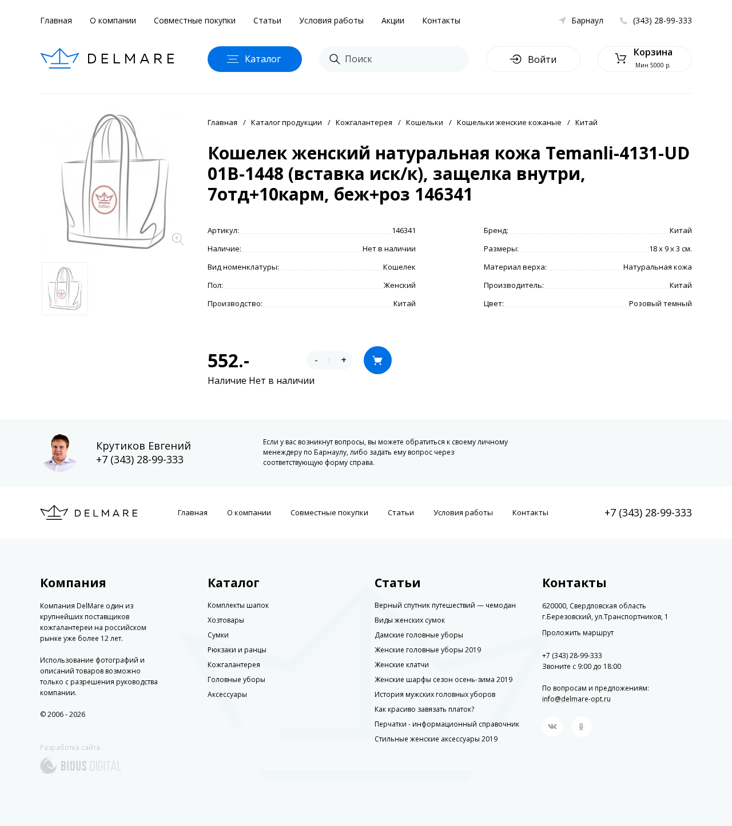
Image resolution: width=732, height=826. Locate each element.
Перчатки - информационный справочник (447, 724)
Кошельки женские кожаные (509, 122)
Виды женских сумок (410, 620)
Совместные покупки (195, 20)
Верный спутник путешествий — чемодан (445, 605)
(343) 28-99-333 (662, 20)
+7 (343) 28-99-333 (140, 459)
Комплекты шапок (238, 605)
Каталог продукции (286, 122)
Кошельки (424, 122)
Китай (586, 122)
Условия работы (331, 20)
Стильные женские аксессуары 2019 (436, 739)
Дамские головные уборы (419, 635)
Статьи (267, 20)
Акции (392, 20)
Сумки (218, 635)
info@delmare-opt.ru (576, 699)
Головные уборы (236, 679)
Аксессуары (227, 694)
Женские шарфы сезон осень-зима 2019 (443, 679)
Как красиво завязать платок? (424, 709)
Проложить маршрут (578, 632)
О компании (113, 20)
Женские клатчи (402, 664)
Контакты (441, 20)
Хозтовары (226, 620)
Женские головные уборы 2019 (428, 650)
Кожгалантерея (364, 122)
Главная (56, 20)
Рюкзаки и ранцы (237, 650)
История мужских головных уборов (435, 694)
